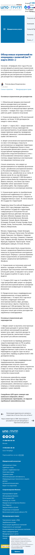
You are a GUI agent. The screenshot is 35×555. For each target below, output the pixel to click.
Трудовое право (8, 474)
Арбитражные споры (9, 465)
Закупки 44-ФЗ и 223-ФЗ (10, 507)
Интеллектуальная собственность (14, 477)
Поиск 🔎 (30, 40)
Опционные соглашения (11, 510)
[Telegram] (4, 436)
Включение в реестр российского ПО (15, 512)
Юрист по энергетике (10, 486)
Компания (30, 24)
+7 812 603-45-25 (8, 448)
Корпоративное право (10, 494)
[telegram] (25, 7)
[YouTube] (10, 436)
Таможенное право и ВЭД (11, 520)
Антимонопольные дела (11, 483)
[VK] (7, 436)
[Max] (13, 436)
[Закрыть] (33, 537)
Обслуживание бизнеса (10, 496)
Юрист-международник (10, 531)
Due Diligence (7, 505)
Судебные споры (8, 467)
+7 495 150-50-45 (9, 440)
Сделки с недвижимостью (11, 470)
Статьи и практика (7, 89)
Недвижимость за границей (12, 527)
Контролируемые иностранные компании (16, 529)
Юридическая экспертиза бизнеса (14, 503)
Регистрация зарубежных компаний (15, 525)
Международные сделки (11, 534)
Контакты (30, 35)
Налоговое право (8, 472)
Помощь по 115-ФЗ (9, 500)
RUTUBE (21, 455)
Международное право (23, 89)
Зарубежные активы (9, 522)
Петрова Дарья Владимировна (15, 84)
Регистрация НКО (8, 498)
